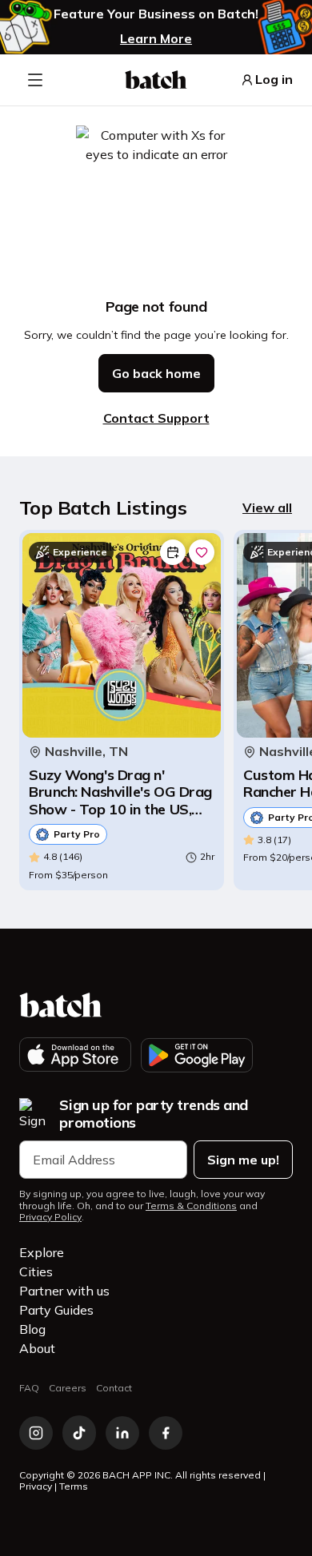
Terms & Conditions (191, 1206)
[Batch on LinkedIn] (122, 1433)
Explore (41, 1252)
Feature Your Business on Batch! (156, 14)
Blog (32, 1329)
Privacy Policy (50, 1217)
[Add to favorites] (201, 552)
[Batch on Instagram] (36, 1433)
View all (267, 507)
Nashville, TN (86, 751)
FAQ (29, 1388)
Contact (114, 1388)
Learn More (156, 38)
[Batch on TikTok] (79, 1433)
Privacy (35, 1486)
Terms (73, 1486)
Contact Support (156, 418)
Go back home (156, 373)
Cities (36, 1271)
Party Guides (56, 1310)
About (37, 1348)
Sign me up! (243, 1160)
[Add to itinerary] (173, 552)
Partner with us (64, 1291)
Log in (274, 79)
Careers (67, 1388)
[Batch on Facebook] (165, 1433)
